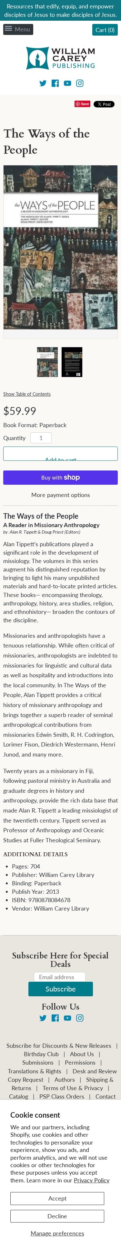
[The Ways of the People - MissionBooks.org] (47, 362)
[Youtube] (67, 84)
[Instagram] (80, 84)
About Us (82, 1053)
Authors (65, 1079)
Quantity (14, 437)
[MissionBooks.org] (60, 59)
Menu (22, 29)
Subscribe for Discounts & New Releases (58, 1045)
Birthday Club (41, 1053)
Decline (57, 1216)
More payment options (60, 494)
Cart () (105, 29)
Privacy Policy (91, 1180)
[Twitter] (43, 84)
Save (85, 103)
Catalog (18, 1096)
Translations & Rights (34, 1071)
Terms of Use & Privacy (73, 1087)
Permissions (80, 1062)
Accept (57, 1198)
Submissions (38, 1062)
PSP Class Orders (61, 1096)
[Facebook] (55, 84)
